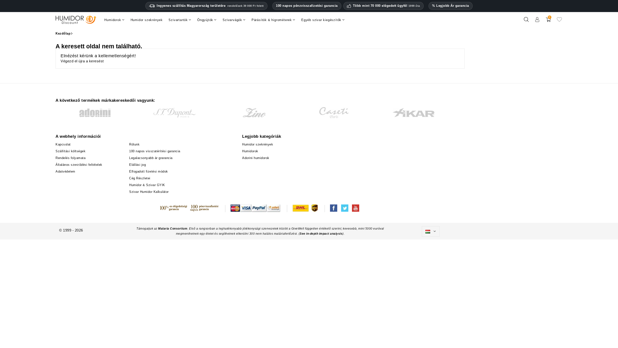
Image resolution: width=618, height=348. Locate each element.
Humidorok (250, 151)
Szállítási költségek (70, 151)
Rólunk (134, 144)
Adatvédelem (65, 171)
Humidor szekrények (257, 144)
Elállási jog (137, 165)
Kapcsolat (63, 144)
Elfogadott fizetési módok (148, 171)
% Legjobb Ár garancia (450, 5)
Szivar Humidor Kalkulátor (149, 192)
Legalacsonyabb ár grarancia (151, 158)
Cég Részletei (139, 178)
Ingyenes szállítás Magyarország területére (210, 5)
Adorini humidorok (255, 158)
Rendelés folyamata (70, 158)
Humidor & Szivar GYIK (147, 185)
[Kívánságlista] (559, 21)
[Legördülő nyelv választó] (430, 231)
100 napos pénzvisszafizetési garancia (307, 5)
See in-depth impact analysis (321, 233)
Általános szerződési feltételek (79, 165)
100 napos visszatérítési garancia (154, 151)
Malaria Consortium (172, 228)
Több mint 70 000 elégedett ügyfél (386, 5)
